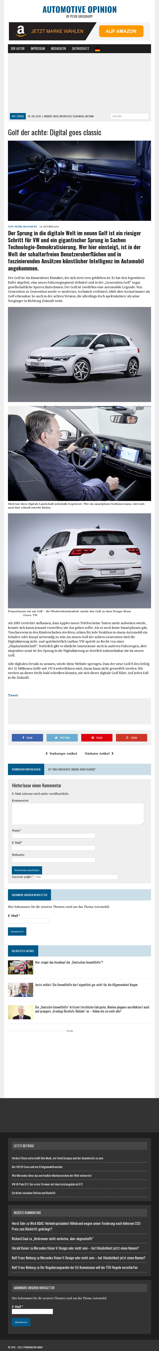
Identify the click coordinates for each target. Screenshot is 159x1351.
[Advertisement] (79, 84)
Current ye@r (22, 877)
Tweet (13, 695)
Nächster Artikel (97, 753)
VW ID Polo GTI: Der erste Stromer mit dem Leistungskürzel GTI (47, 1184)
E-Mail (16, 842)
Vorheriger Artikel (63, 753)
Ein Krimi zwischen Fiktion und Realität (33, 1193)
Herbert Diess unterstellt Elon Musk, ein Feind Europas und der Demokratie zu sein (57, 1158)
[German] (97, 48)
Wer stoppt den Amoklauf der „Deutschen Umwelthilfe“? (69, 962)
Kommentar (20, 800)
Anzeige (70, 1031)
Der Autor (18, 48)
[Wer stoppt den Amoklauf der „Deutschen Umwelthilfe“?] (20, 972)
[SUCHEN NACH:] (129, 115)
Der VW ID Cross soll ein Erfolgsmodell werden (37, 1167)
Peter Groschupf (26, 226)
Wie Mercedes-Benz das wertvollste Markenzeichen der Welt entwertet (52, 1175)
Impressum (38, 48)
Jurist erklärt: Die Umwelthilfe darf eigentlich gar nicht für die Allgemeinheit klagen (86, 984)
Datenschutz (80, 48)
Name (16, 830)
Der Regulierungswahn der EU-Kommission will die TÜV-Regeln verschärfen (89, 1267)
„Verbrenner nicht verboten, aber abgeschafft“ (63, 1238)
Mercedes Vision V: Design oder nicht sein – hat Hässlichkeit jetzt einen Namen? (86, 1248)
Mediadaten (58, 48)
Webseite (18, 855)
